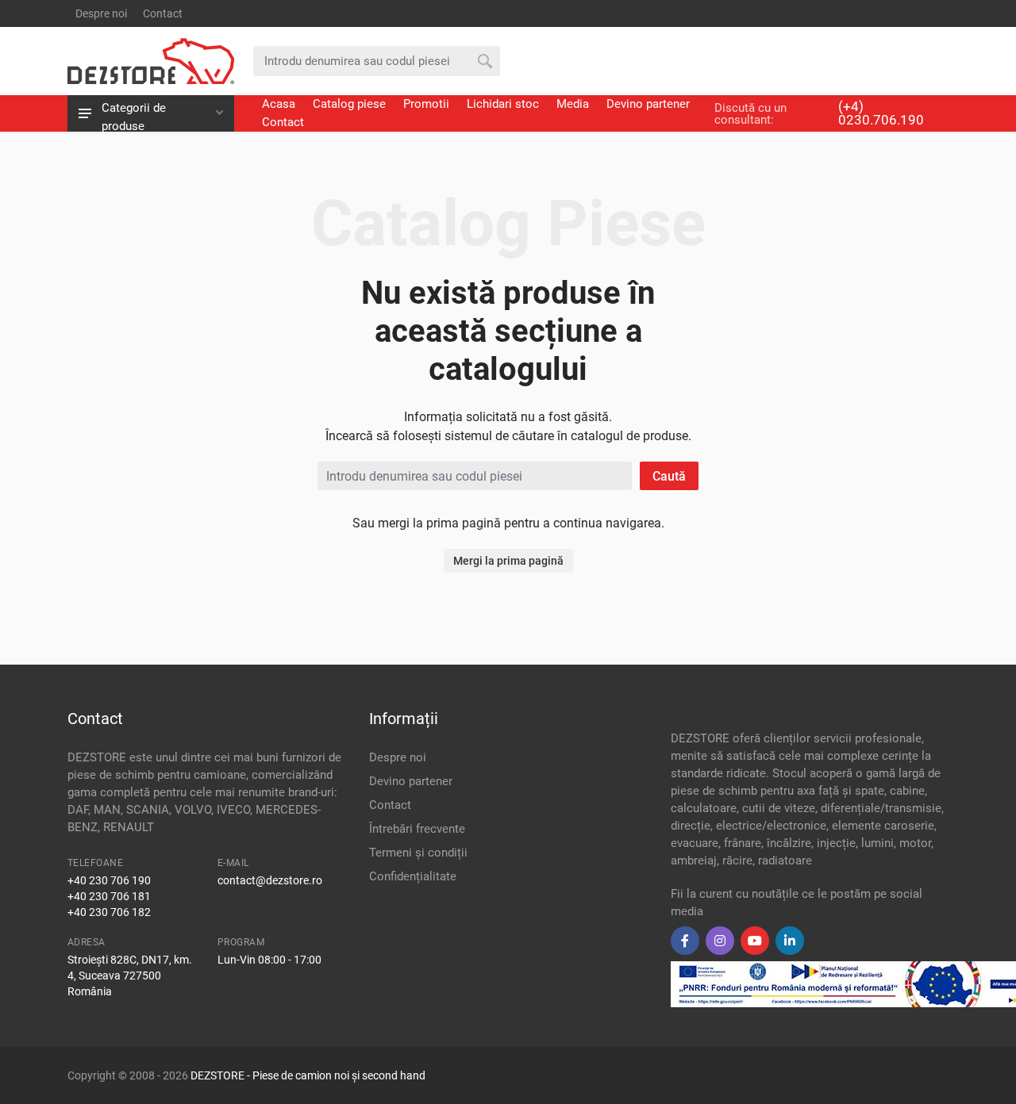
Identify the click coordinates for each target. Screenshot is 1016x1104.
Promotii (426, 104)
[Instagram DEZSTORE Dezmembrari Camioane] (720, 940)
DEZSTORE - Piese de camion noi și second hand (307, 1075)
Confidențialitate (412, 876)
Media (572, 104)
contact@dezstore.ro (269, 880)
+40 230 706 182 (109, 912)
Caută (669, 476)
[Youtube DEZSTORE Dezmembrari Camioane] (755, 940)
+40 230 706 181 (109, 896)
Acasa (278, 104)
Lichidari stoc (503, 104)
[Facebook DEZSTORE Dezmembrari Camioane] (685, 940)
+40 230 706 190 (109, 880)
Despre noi (101, 13)
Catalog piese (349, 104)
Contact (163, 13)
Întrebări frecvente (417, 829)
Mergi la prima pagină (508, 560)
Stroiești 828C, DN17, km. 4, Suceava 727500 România (129, 975)
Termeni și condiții (418, 852)
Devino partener (648, 104)
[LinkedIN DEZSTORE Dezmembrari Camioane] (789, 940)
